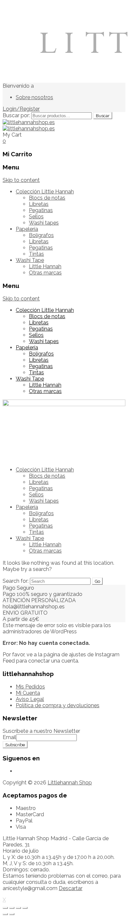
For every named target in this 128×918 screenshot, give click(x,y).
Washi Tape (30, 260)
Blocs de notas (47, 198)
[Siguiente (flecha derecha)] (11, 914)
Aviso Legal (30, 699)
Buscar (103, 115)
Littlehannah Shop (70, 782)
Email (9, 737)
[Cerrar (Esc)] (5, 908)
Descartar (70, 888)
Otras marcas (45, 273)
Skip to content (21, 180)
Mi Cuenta (28, 693)
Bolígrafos (41, 235)
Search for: (16, 581)
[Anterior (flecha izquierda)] (5, 914)
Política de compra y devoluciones (57, 705)
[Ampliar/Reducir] (25, 908)
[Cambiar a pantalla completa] (18, 908)
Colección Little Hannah (45, 191)
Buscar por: (16, 115)
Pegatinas (41, 210)
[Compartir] (11, 908)
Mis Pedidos (30, 687)
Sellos (36, 216)
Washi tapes (44, 223)
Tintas (36, 254)
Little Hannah (45, 266)
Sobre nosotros (34, 97)
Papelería (27, 229)
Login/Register (21, 109)
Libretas (39, 204)
